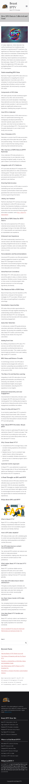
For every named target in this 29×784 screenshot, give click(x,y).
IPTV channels (4, 680)
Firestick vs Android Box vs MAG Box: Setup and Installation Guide (13, 662)
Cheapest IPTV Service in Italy (8, 748)
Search (3, 639)
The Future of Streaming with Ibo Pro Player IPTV (13, 657)
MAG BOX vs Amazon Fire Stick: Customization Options (14, 672)
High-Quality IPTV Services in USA (9, 724)
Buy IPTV (19, 678)
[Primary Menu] (26, 6)
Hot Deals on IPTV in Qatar (7, 753)
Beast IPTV (13, 5)
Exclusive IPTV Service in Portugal (9, 750)
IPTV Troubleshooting (6, 684)
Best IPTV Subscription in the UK (9, 722)
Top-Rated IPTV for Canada (8, 732)
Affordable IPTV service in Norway (9, 743)
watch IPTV (24, 684)
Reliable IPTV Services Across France (10, 729)
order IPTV (14, 684)
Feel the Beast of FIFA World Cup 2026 (12, 653)
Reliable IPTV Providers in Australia (9, 727)
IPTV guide (20, 680)
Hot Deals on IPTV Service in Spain (9, 755)
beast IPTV (13, 678)
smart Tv (19, 684)
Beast (2, 678)
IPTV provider (4, 682)
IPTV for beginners (12, 680)
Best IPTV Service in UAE (7, 746)
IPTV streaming (17, 682)
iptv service (10, 682)
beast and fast (7, 678)
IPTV (23, 678)
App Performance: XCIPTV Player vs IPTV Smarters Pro (12, 667)
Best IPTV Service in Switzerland (9, 734)
